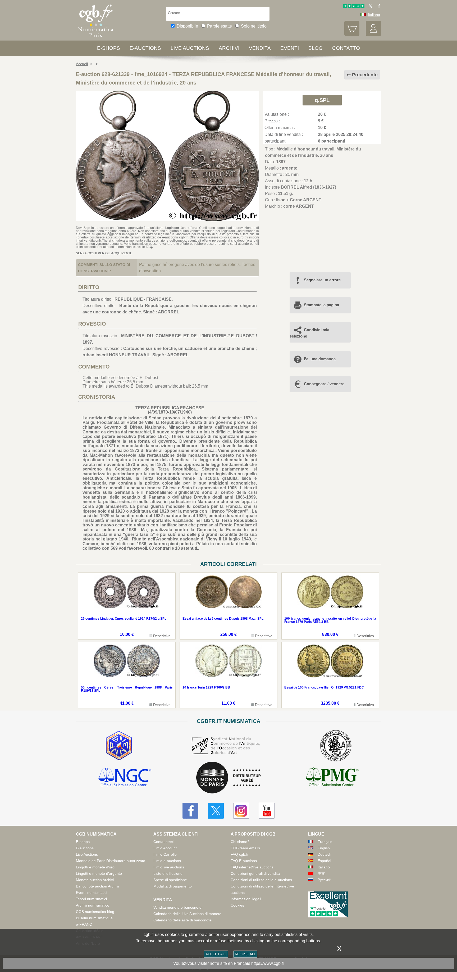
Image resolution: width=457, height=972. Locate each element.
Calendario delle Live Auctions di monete (187, 914)
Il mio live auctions (168, 867)
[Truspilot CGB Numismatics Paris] (353, 7)
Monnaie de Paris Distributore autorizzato (110, 861)
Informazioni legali (246, 899)
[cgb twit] (369, 7)
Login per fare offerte (181, 228)
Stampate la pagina (321, 305)
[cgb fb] (377, 7)
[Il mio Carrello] (352, 35)
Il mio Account (165, 848)
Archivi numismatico (92, 905)
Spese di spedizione (170, 880)
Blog (315, 48)
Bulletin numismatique (94, 918)
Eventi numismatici (91, 892)
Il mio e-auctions (167, 861)
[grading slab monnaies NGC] (124, 778)
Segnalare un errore (322, 280)
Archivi (229, 48)
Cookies (237, 905)
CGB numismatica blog (95, 911)
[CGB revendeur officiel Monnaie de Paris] (228, 778)
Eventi (289, 48)
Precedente (365, 74)
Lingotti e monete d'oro (95, 867)
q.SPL (322, 100)
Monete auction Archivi (95, 880)
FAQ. (149, 247)
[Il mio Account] (373, 35)
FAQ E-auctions (244, 861)
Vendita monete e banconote (177, 907)
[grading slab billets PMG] (332, 777)
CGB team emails (245, 848)
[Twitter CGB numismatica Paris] (216, 811)
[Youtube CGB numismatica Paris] (267, 811)
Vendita (260, 48)
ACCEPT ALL (215, 954)
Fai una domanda (320, 359)
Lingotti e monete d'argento (99, 873)
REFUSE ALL (245, 954)
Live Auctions (87, 854)
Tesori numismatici (91, 899)
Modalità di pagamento (172, 886)
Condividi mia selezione (309, 332)
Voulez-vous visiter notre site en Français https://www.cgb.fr (228, 963)
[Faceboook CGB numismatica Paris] (190, 811)
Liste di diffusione (167, 873)
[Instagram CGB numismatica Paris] (241, 811)
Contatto (346, 48)
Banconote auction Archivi (97, 886)
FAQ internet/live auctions (252, 867)
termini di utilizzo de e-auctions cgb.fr (159, 237)
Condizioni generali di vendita (255, 873)
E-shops (108, 48)
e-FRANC (84, 924)
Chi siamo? (240, 842)
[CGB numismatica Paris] (96, 38)
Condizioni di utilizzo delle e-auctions (261, 880)
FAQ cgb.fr (240, 854)
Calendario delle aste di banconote (182, 920)
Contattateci (163, 842)
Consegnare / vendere (324, 383)
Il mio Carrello (165, 854)
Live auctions (190, 48)
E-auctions (145, 48)
